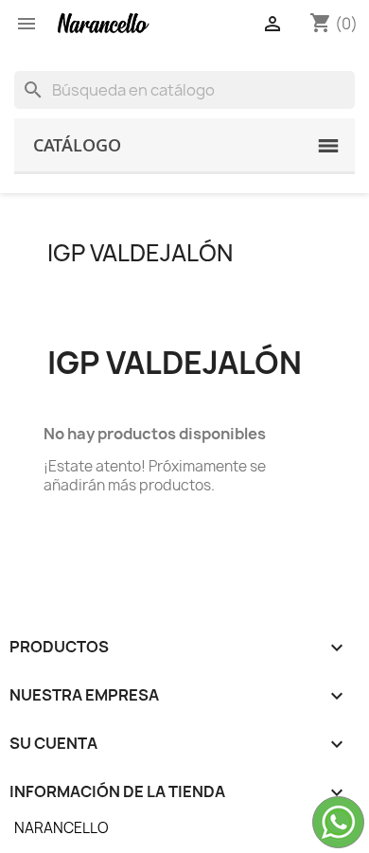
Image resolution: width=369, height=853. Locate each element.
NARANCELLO (61, 828)
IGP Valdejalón (140, 253)
